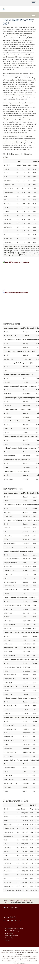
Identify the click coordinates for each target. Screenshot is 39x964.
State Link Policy (32, 952)
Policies (7, 940)
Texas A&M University (12, 931)
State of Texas (7, 950)
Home (5, 900)
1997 (6, 902)
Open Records (19, 954)
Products (12, 900)
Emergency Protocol (11, 935)
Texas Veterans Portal (20, 950)
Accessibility (9, 938)
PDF (4, 956)
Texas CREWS (28, 959)
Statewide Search (20, 952)
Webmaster (9, 933)
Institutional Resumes (14, 956)
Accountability (26, 956)
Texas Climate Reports (23, 900)
